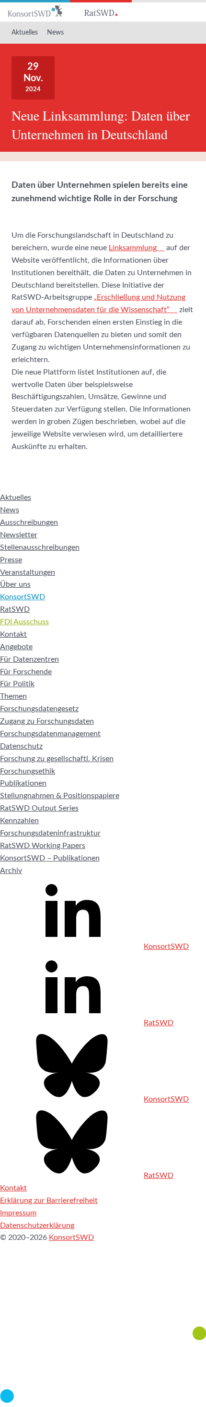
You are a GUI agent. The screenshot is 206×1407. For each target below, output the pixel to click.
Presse (11, 560)
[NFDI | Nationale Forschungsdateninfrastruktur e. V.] (103, 1400)
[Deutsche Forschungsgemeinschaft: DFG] (103, 1299)
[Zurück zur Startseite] (35, 11)
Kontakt (13, 634)
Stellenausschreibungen (40, 547)
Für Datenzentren (29, 659)
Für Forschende (26, 672)
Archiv (11, 870)
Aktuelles (24, 32)
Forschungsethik (27, 771)
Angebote (16, 647)
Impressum (18, 1213)
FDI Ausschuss (24, 622)
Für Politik (17, 684)
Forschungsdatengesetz (39, 709)
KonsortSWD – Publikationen (50, 858)
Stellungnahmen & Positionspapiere (59, 796)
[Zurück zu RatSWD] (101, 11)
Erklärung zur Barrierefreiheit (49, 1200)
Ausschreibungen (29, 522)
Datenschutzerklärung (37, 1225)
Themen (13, 696)
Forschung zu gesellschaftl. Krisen (57, 759)
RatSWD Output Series (39, 808)
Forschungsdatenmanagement (50, 734)
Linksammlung (133, 248)
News (55, 32)
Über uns (15, 584)
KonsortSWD (22, 597)
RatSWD (15, 609)
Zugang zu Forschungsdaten (47, 721)
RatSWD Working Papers (42, 845)
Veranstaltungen (27, 572)
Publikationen (23, 783)
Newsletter (18, 535)
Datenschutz (21, 746)
